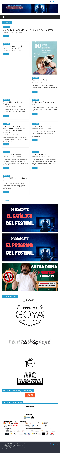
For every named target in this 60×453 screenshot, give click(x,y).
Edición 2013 (6, 27)
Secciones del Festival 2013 (43, 102)
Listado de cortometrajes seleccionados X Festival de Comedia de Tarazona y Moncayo (14, 129)
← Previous (5, 201)
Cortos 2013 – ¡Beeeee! (12, 154)
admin (16, 32)
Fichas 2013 (48, 128)
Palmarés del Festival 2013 (43, 80)
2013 (21, 32)
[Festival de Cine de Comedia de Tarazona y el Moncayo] (30, 5)
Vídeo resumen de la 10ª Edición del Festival (28, 30)
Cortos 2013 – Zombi (40, 154)
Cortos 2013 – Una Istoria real (15, 178)
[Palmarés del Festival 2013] (44, 42)
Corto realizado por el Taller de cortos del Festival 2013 (15, 47)
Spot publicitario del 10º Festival (12, 103)
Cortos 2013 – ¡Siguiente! (42, 126)
